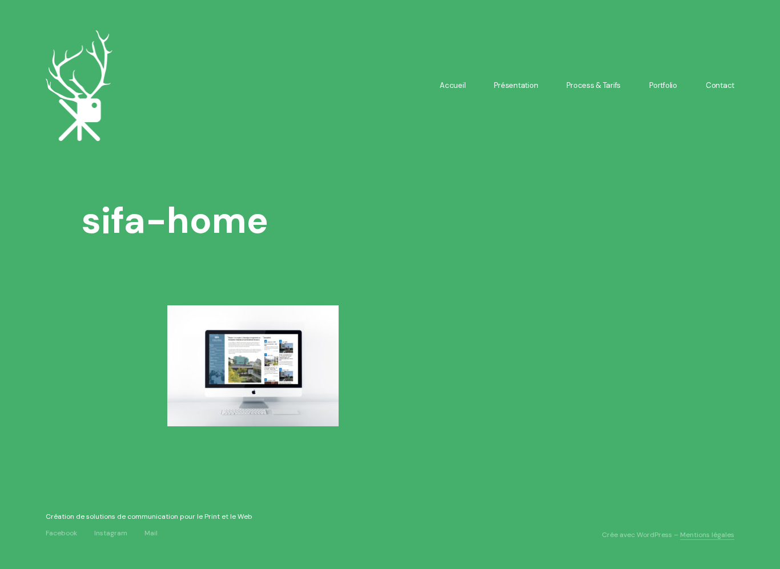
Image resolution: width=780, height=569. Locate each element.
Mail (151, 532)
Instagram (110, 532)
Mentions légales (707, 534)
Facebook (61, 532)
